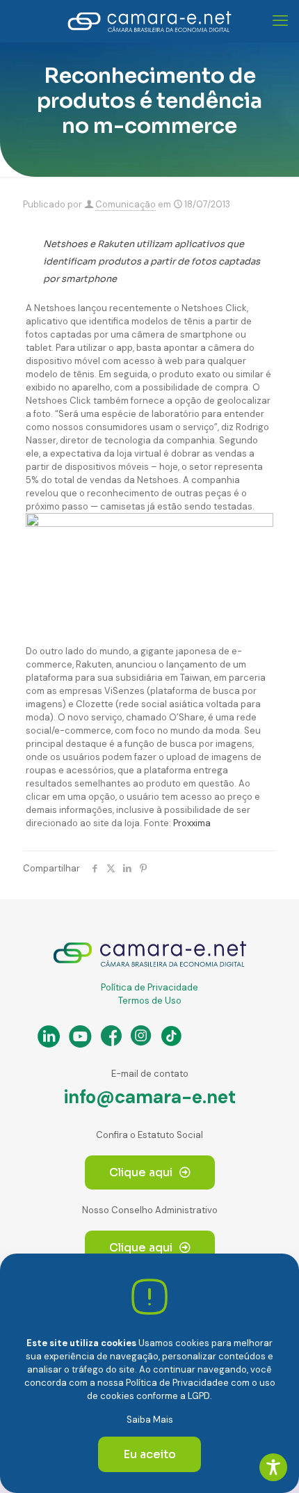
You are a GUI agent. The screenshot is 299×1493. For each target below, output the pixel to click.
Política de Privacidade (149, 987)
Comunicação (125, 204)
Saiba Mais (150, 1419)
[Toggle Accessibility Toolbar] (273, 1467)
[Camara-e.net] (149, 20)
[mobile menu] (280, 21)
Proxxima (192, 823)
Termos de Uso (149, 1000)
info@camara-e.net (150, 1097)
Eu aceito (149, 1454)
